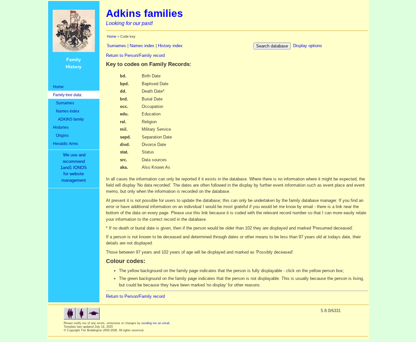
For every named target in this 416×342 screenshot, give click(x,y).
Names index (66, 111)
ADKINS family (68, 119)
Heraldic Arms (65, 143)
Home (58, 87)
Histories (61, 127)
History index (170, 45)
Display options (307, 45)
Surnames (63, 103)
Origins (61, 135)
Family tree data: (67, 95)
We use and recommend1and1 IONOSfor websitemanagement (74, 167)
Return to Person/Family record (135, 55)
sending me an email (155, 323)
